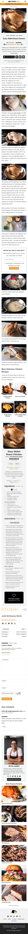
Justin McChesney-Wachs (13, 44)
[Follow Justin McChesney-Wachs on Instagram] (6, 623)
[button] (16, 57)
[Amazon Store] (20, 916)
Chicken (7, 35)
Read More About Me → (9, 620)
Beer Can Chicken (20, 396)
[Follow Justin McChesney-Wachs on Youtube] (9, 623)
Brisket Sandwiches (6, 882)
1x (11, 489)
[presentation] (8, 389)
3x (16, 489)
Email (4, 688)
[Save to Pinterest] (3, 609)
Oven (17, 35)
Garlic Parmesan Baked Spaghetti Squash (21, 632)
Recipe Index (21, 919)
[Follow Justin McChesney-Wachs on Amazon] (15, 623)
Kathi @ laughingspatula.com (12, 711)
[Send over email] (16, 609)
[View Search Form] (25, 1)
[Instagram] (8, 916)
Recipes (15, 6)
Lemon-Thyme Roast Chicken (20, 415)
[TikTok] (14, 916)
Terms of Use (22, 925)
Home (11, 6)
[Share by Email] (23, 57)
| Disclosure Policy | (14, 925)
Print (18, 463)
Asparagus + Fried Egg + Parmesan (5, 632)
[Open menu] (3, 1)
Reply (4, 726)
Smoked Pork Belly (6, 902)
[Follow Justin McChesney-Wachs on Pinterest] (12, 623)
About (9, 919)
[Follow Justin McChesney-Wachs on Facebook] (3, 623)
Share (11, 463)
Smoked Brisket (5, 843)
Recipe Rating (6, 652)
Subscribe (14, 921)
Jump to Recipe (9, 57)
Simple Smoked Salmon (7, 803)
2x (14, 489)
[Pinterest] (11, 916)
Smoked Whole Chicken (7, 397)
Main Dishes (12, 35)
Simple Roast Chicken (7, 415)
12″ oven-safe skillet (14, 113)
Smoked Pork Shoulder (7, 862)
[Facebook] (17, 916)
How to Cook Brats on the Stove (9, 823)
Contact (14, 919)
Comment (5, 660)
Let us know (11, 600)
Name (4, 680)
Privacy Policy (6, 925)
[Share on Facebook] (20, 57)
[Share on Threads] (12, 609)
